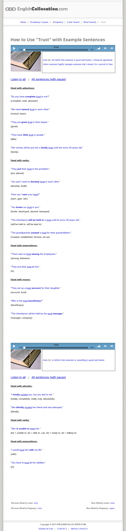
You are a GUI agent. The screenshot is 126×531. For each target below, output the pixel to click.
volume (98, 48)
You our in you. (25, 207)
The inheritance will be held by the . (37, 313)
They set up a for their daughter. (35, 288)
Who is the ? (26, 300)
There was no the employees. (33, 254)
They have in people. (27, 135)
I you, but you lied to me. (32, 394)
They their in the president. (30, 169)
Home (23, 22)
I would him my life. (26, 450)
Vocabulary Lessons (39, 22)
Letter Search (73, 22)
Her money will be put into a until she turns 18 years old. (46, 147)
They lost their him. (25, 266)
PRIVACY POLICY (79, 529)
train (40, 508)
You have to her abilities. (28, 462)
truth (112, 503)
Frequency (58, 22)
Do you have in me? (30, 96)
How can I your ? (25, 194)
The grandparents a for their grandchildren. (41, 232)
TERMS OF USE (45, 529)
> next (112, 48)
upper (112, 508)
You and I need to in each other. (35, 181)
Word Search (89, 22)
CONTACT (62, 529)
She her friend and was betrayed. (36, 407)
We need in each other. (30, 109)
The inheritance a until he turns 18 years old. (45, 220)
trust (45, 60)
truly (36, 503)
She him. (25, 428)
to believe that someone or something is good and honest (78, 360)
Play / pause (14, 48)
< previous (105, 48)
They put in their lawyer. (29, 122)
